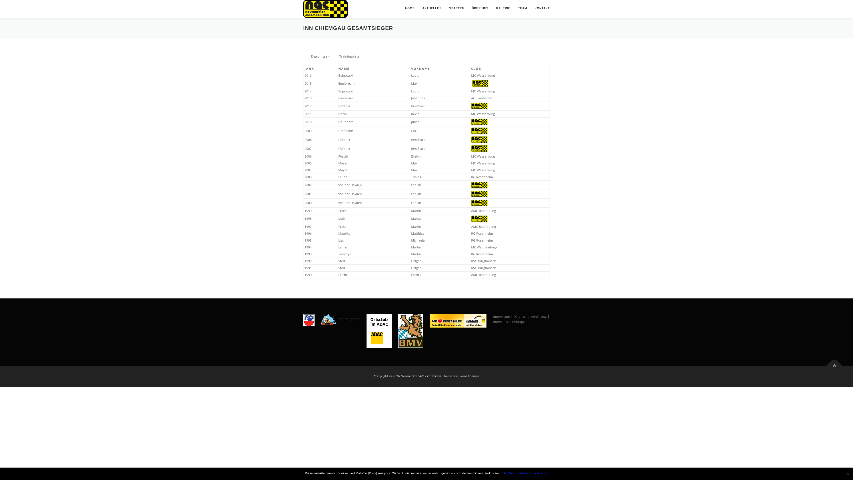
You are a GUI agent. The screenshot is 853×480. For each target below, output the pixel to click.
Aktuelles (432, 8)
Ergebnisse (319, 56)
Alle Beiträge (515, 322)
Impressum (501, 316)
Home (410, 8)
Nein (512, 473)
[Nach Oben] (834, 366)
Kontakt (542, 8)
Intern (497, 322)
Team (522, 8)
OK (505, 473)
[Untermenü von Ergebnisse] (329, 56)
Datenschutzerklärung (530, 316)
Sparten (456, 8)
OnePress (434, 376)
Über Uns (480, 8)
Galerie (503, 8)
